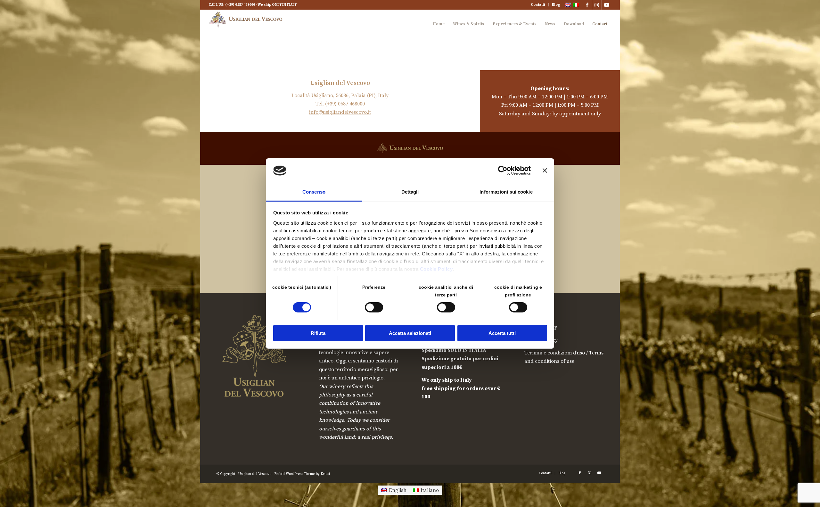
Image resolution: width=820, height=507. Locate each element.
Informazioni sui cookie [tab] (506, 192)
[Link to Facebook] (587, 5)
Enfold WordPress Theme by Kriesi (302, 474)
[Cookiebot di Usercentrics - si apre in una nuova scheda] (503, 170)
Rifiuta (318, 333)
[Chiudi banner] (545, 170)
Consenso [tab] (313, 192)
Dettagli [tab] (410, 192)
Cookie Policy (436, 269)
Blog (556, 5)
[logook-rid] (248, 24)
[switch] (374, 307)
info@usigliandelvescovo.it (340, 112)
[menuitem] (538, 4)
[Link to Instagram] (597, 5)
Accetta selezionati (410, 333)
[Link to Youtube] (606, 5)
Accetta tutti (502, 333)
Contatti (538, 5)
